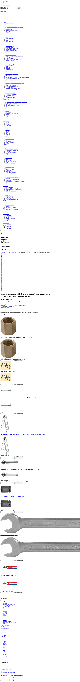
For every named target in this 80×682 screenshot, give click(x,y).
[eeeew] (5, 432)
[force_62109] (5, 369)
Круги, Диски (6, 606)
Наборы (4, 615)
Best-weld (5, 654)
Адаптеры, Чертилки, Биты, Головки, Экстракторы (9, 605)
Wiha (4, 650)
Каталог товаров (6, 3)
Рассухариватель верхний (7, 371)
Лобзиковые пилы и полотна (9, 618)
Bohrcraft (5, 643)
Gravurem (5, 655)
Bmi (4, 647)
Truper (4, 641)
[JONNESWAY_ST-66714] (9, 573)
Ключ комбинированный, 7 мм (9, 535)
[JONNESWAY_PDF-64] (8, 335)
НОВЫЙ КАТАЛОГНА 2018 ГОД (4, 626)
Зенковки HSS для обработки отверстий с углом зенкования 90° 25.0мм (19, 469)
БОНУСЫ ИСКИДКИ (3, 632)
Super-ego (5, 656)
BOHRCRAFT (7, 252)
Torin (4, 651)
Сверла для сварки (7, 621)
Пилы (4, 614)
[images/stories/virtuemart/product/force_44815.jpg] (5, 494)
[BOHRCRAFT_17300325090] (9, 467)
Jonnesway (5, 644)
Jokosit (4, 657)
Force (4, 642)
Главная (2, 252)
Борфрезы (5, 623)
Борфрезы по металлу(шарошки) (10, 622)
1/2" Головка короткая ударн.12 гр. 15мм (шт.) (13, 496)
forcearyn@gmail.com (4, 672)
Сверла (12, 252)
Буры (4, 610)
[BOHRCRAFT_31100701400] (1, 291)
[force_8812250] (5, 395)
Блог (4, 2)
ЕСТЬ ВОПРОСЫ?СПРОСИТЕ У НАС (4, 629)
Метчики (5, 616)
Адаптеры (5, 603)
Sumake (4, 646)
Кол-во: (2, 305)
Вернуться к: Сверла (4, 307)
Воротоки (5, 611)
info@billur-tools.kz (65, 18)
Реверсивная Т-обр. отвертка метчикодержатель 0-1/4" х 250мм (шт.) (19, 397)
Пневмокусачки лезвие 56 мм (8, 575)
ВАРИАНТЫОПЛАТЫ (3, 636)
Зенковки (5, 612)
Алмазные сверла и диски (8, 617)
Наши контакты (6, 5)
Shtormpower (5, 648)
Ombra (4, 658)
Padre (4, 652)
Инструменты (6, 613)
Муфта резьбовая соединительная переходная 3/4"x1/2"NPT (16, 337)
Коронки (5, 607)
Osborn (4, 660)
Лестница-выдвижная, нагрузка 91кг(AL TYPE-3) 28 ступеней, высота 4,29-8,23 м (22, 434)
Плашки (4, 620)
